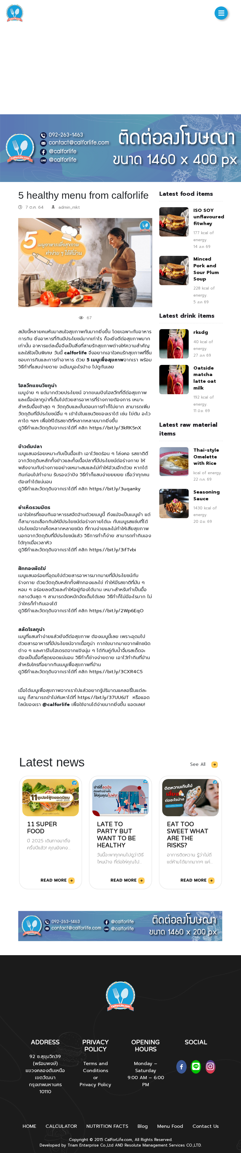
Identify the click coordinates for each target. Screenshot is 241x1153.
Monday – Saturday (145, 1067)
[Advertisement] (120, 70)
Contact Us (206, 1126)
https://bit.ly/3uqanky (115, 488)
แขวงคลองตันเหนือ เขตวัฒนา (45, 1074)
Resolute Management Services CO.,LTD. (163, 1145)
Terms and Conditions (95, 1067)
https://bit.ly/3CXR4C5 (116, 671)
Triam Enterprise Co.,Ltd (90, 1145)
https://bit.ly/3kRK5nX (116, 427)
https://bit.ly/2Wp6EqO (117, 610)
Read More (54, 880)
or (95, 1077)
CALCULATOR (61, 1126)
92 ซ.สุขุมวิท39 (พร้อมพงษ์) (45, 1060)
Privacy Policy (95, 1084)
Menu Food (170, 1126)
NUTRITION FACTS (107, 1126)
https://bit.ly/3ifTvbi (113, 549)
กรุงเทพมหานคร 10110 (45, 1088)
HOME (29, 1126)
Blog (143, 1126)
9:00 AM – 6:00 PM (146, 1081)
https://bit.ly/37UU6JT (103, 697)
